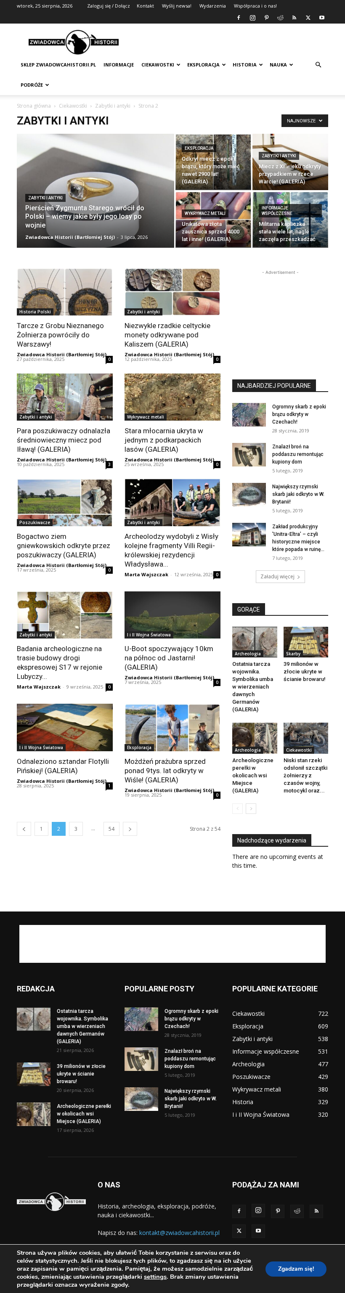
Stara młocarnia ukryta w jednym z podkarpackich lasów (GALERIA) (164, 440)
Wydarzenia (212, 6)
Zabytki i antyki (112, 105)
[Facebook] (238, 18)
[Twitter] (308, 18)
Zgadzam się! (296, 1269)
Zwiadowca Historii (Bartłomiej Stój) (70, 237)
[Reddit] (280, 18)
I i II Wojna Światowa (149, 635)
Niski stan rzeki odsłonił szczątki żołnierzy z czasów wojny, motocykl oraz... (305, 775)
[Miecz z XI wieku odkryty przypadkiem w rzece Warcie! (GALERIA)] (290, 162)
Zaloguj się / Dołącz (108, 6)
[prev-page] (24, 829)
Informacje (119, 64)
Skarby (293, 654)
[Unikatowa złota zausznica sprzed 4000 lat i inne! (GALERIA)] (213, 219)
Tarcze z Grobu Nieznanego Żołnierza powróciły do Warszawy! (60, 334)
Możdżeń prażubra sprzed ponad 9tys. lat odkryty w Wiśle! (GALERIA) (165, 770)
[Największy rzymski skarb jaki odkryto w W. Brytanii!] (249, 494)
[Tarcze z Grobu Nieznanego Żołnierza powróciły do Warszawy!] (65, 291)
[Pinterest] (266, 18)
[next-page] (130, 829)
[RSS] (294, 18)
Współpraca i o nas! (255, 6)
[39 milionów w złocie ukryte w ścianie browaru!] (306, 642)
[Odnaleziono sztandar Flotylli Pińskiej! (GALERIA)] (65, 727)
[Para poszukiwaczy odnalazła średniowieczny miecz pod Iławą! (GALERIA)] (65, 397)
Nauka (278, 64)
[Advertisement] (229, 42)
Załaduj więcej (277, 576)
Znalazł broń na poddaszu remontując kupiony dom (298, 454)
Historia (245, 64)
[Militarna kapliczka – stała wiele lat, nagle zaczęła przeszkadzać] (290, 219)
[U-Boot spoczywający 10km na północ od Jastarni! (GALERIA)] (172, 615)
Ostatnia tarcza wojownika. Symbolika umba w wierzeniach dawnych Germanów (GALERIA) (252, 687)
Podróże (32, 85)
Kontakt (145, 6)
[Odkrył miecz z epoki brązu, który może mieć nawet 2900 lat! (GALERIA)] (213, 162)
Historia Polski (35, 312)
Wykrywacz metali (205, 213)
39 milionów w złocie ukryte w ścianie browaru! (305, 671)
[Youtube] (322, 18)
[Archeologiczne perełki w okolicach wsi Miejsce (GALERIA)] (254, 738)
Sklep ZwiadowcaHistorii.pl (58, 64)
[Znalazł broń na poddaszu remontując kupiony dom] (249, 454)
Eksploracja (203, 64)
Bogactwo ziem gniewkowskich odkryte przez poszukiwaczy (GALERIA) (63, 545)
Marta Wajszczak (146, 574)
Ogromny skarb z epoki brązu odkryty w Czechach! (299, 414)
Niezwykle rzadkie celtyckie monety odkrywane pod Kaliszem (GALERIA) (167, 334)
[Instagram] (252, 18)
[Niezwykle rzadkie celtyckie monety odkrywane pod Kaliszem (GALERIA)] (172, 291)
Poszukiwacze (34, 522)
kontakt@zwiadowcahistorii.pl (179, 1233)
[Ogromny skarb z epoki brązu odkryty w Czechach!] (249, 415)
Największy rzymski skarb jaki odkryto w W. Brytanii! (298, 494)
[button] (318, 65)
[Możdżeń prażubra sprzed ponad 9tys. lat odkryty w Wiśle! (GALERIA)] (172, 727)
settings (155, 1276)
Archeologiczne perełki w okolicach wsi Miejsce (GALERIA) (252, 775)
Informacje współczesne (277, 211)
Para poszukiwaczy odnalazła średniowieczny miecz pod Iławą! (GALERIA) (63, 440)
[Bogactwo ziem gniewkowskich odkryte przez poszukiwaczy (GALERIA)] (65, 502)
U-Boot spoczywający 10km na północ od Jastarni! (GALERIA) (169, 657)
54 (111, 828)
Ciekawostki (157, 64)
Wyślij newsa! (176, 6)
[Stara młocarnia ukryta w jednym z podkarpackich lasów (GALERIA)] (172, 397)
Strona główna (34, 105)
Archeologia (248, 654)
